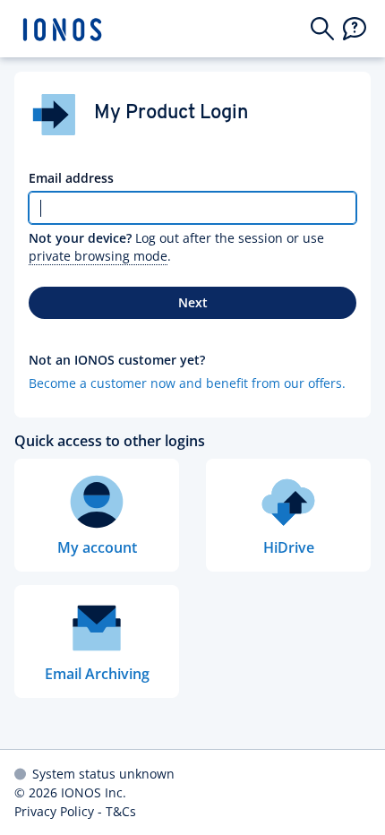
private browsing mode (98, 255)
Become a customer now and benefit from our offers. (187, 383)
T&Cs (121, 811)
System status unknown (103, 773)
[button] (322, 28)
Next (193, 302)
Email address (71, 177)
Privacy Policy (54, 811)
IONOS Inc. (93, 792)
